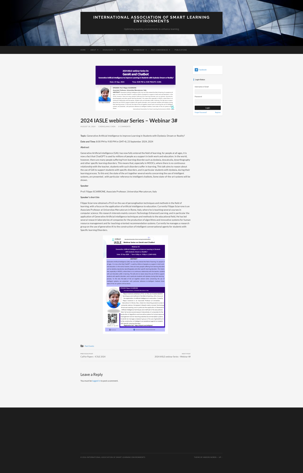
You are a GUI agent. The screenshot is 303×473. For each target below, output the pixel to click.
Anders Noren (209, 457)
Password (198, 96)
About (93, 50)
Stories (123, 50)
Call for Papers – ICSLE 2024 (92, 355)
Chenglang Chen (107, 126)
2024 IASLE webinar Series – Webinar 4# (173, 355)
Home (83, 50)
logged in (96, 380)
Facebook (203, 69)
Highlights (108, 50)
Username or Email (202, 87)
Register (218, 112)
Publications (181, 50)
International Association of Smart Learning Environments (151, 19)
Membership (139, 50)
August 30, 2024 (88, 126)
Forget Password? (201, 112)
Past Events (89, 346)
